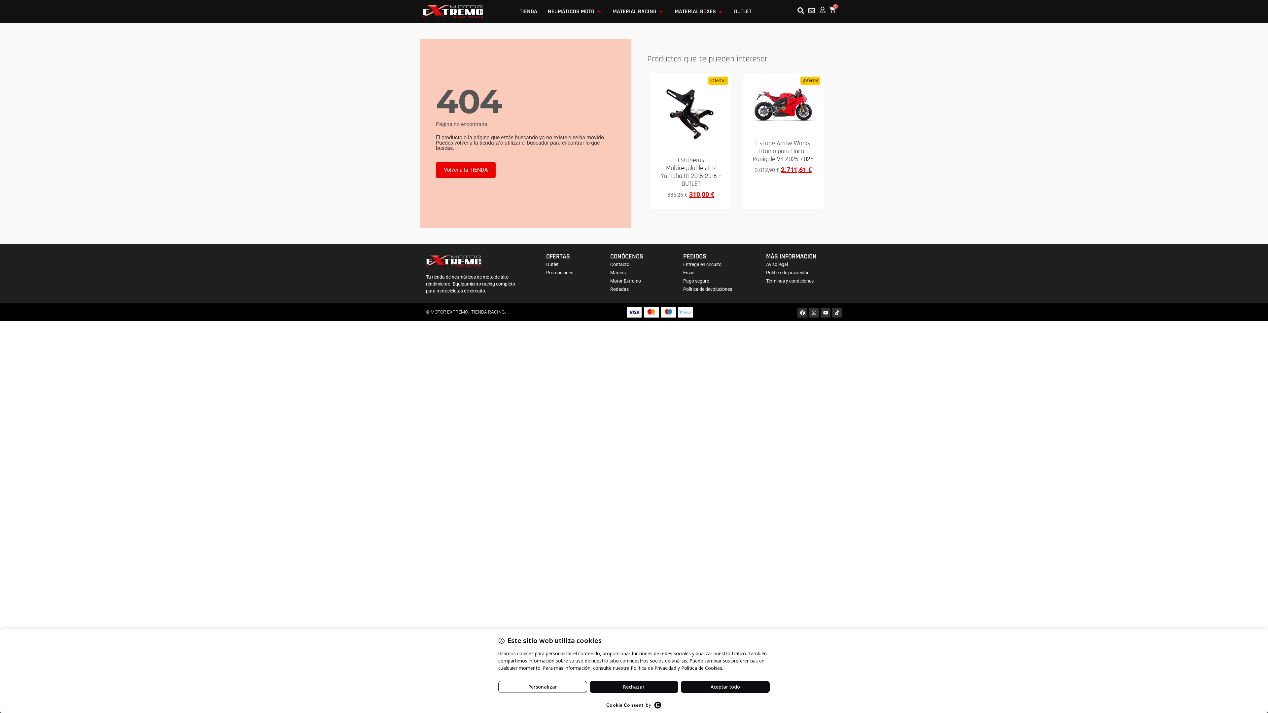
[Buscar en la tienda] (800, 10)
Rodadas (619, 289)
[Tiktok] (837, 313)
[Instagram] (814, 313)
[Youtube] (825, 313)
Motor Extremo (625, 281)
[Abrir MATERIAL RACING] (661, 12)
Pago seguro (696, 281)
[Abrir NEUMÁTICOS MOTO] (599, 12)
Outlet (552, 264)
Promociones (559, 272)
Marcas (618, 272)
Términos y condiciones (790, 281)
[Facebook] (802, 313)
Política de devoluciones (707, 289)
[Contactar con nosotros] (811, 10)
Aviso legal (777, 264)
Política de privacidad (788, 272)
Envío (688, 272)
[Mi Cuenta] (822, 10)
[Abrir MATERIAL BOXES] (720, 12)
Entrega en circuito (702, 264)
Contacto (619, 264)
